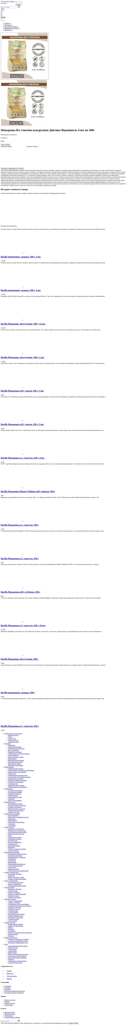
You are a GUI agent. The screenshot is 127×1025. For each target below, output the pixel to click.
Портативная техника (15, 797)
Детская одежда (13, 740)
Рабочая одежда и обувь (15, 779)
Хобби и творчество (14, 897)
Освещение (11, 931)
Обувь (10, 737)
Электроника (8, 789)
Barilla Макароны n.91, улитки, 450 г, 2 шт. (22, 424)
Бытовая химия (13, 934)
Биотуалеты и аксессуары (16, 914)
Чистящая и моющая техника (17, 780)
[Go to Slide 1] (25, 56)
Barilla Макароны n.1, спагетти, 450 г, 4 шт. (23, 458)
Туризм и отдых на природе (17, 849)
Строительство (13, 784)
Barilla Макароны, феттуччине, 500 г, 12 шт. (23, 324)
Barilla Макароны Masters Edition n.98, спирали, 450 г (28, 491)
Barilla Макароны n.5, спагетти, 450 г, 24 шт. (23, 625)
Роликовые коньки (14, 845)
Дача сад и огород (10, 899)
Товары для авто (9, 1003)
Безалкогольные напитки (16, 760)
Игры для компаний (14, 884)
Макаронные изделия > (12, 28)
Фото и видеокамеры (15, 800)
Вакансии (7, 989)
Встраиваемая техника (15, 804)
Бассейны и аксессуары (15, 917)
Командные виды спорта (16, 834)
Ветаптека (11, 876)
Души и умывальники (15, 901)
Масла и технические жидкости (18, 954)
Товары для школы (14, 892)
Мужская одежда (13, 742)
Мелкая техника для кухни (16, 809)
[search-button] (2, 9)
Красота (7, 1001)
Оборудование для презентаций (18, 871)
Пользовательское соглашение (14, 993)
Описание (4, 168)
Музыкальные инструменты (17, 886)
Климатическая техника (15, 810)
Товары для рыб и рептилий (17, 879)
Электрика (11, 824)
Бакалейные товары (14, 763)
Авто (6, 944)
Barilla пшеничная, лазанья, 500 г (18, 692)
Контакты (7, 987)
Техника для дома (13, 812)
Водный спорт (12, 840)
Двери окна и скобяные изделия (18, 817)
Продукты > (8, 25)
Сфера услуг (12, 774)
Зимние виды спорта (14, 837)
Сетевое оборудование (15, 865)
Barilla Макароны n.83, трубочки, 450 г (20, 592)
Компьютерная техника (11, 852)
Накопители (12, 859)
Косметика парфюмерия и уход (18, 942)
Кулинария (11, 745)
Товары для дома (9, 922)
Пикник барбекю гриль (15, 916)
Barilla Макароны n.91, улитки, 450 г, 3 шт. (22, 391)
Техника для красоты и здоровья (18, 939)
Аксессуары (12, 738)
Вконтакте (10, 973)
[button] (63, 103)
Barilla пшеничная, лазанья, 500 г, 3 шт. (21, 290)
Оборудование (9, 767)
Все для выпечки (13, 750)
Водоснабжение (13, 815)
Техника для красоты (15, 807)
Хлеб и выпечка (13, 755)
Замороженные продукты (16, 748)
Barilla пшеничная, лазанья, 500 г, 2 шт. (21, 257)
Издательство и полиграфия (17, 772)
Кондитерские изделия (15, 762)
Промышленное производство (17, 775)
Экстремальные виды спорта (17, 832)
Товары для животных (11, 872)
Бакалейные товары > (11, 26)
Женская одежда (13, 735)
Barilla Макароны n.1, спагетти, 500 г (20, 525)
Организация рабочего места (17, 854)
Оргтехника (12, 860)
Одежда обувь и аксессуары (13, 733)
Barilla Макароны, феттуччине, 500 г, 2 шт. (22, 357)
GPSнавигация (13, 795)
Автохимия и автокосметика (17, 961)
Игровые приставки (14, 794)
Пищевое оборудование (15, 768)
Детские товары (9, 887)
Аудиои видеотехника (15, 790)
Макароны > (8, 30)
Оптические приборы (15, 792)
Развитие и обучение (14, 889)
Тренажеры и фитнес (14, 839)
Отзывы (21, 168)
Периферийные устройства (16, 857)
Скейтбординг (12, 844)
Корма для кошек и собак (16, 877)
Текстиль (11, 936)
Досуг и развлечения (11, 881)
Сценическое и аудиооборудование (19, 777)
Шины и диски (13, 947)
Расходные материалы (15, 855)
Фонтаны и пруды (14, 909)
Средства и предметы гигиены (18, 941)
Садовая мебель (13, 912)
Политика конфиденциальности (14, 991)
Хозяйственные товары (15, 924)
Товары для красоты (10, 937)
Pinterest (9, 978)
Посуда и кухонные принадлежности (20, 932)
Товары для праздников (15, 926)
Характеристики (12, 168)
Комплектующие (13, 869)
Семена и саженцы (14, 902)
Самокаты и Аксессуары (16, 829)
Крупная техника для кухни (17, 805)
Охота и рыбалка (13, 850)
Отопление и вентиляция (16, 822)
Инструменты (12, 820)
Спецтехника (12, 951)
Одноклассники (12, 976)
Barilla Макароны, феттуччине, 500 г (19, 659)
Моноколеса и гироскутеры (17, 830)
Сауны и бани (12, 921)
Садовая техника (13, 919)
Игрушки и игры (13, 896)
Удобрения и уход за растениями (18, 904)
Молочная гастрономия (15, 765)
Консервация (12, 758)
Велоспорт (11, 847)
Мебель (10, 927)
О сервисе (7, 986)
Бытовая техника (9, 802)
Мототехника (12, 952)
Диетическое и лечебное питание (18, 753)
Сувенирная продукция (15, 882)
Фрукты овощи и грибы (15, 757)
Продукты (7, 743)
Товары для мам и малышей (17, 894)
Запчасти (11, 959)
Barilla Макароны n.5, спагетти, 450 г (20, 558)
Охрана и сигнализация (15, 782)
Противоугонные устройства (17, 957)
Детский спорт (13, 891)
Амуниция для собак (14, 874)
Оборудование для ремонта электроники (21, 770)
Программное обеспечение (16, 864)
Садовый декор (13, 911)
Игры (10, 835)
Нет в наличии (5, 144)
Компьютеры (12, 862)
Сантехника (12, 825)
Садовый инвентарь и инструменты (19, 906)
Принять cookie (73, 1023)
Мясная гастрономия (14, 752)
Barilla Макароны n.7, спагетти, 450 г (20, 726)
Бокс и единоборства (14, 842)
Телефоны (11, 799)
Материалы (11, 819)
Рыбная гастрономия (14, 747)
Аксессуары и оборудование (17, 956)
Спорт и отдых (9, 827)
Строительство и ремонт (12, 814)
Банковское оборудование (16, 785)
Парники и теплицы (14, 907)
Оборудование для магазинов (17, 787)
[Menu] (2, 19)
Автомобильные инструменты (18, 946)
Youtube (9, 971)
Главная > (8, 23)
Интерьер (11, 929)
